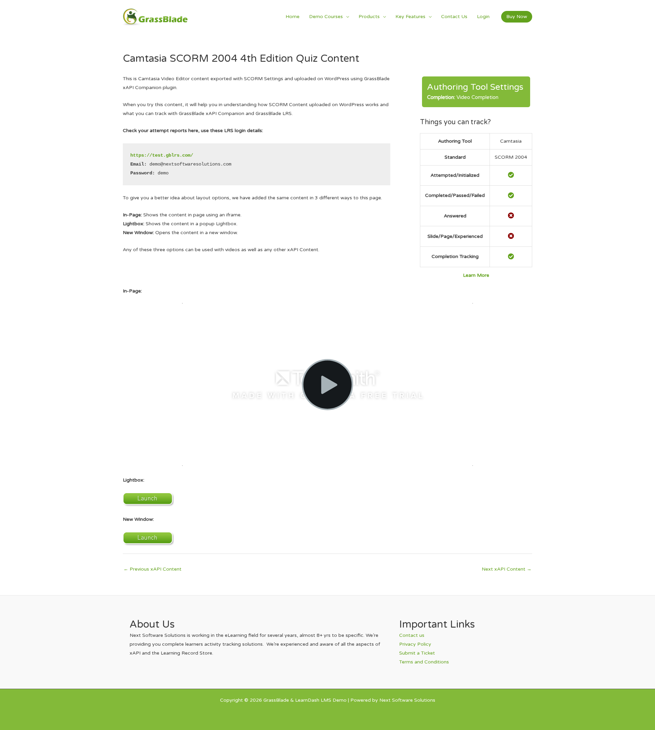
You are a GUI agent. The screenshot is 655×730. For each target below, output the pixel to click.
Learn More (476, 275)
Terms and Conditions (424, 662)
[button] (516, 17)
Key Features (410, 16)
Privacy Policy (415, 644)
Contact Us (454, 16)
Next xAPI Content (507, 569)
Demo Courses (326, 16)
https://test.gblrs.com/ (161, 155)
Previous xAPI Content (152, 569)
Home (293, 16)
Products (369, 16)
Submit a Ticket (417, 653)
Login (483, 16)
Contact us (411, 635)
